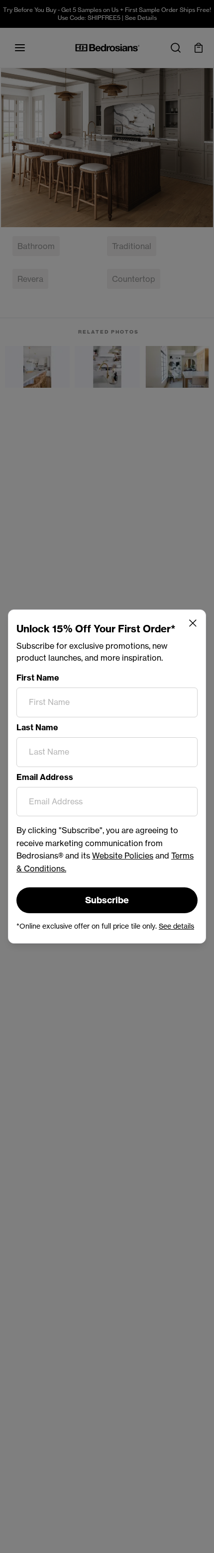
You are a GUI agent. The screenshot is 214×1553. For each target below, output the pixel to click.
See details (176, 926)
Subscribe (107, 900)
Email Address (44, 777)
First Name (37, 678)
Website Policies (122, 856)
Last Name (37, 727)
